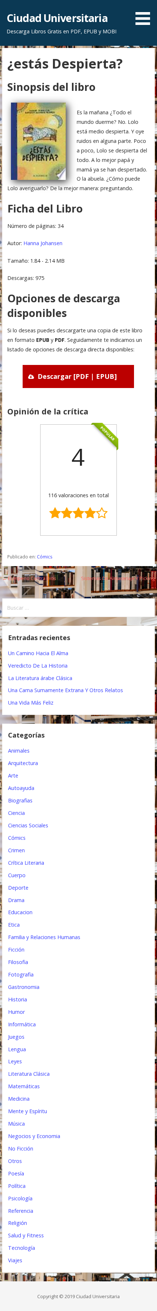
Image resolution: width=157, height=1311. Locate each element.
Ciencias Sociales (28, 825)
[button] (145, 13)
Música (16, 1123)
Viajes (15, 1260)
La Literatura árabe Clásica (40, 678)
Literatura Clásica (29, 1073)
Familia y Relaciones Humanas (44, 937)
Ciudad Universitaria (57, 18)
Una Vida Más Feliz (30, 702)
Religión (17, 1222)
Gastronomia (23, 986)
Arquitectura (23, 763)
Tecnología (21, 1247)
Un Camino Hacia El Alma (38, 653)
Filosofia (18, 962)
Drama (16, 900)
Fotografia (21, 974)
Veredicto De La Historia (38, 665)
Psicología (20, 1198)
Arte (13, 775)
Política (17, 1185)
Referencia (20, 1210)
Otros (15, 1160)
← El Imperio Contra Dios (29, 578)
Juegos (16, 1036)
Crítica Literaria (26, 862)
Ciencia (16, 812)
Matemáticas (24, 1086)
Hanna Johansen (42, 243)
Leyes (15, 1061)
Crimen (16, 850)
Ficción (16, 949)
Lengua (17, 1049)
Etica (14, 924)
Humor (16, 1011)
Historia (17, 999)
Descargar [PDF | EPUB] (77, 376)
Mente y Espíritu (27, 1111)
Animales (19, 750)
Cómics (44, 557)
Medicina (19, 1098)
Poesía (16, 1173)
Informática (22, 1024)
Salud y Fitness (26, 1235)
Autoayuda (21, 787)
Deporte (18, 887)
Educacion (20, 912)
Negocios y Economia (34, 1136)
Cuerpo (17, 875)
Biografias (20, 800)
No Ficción (20, 1148)
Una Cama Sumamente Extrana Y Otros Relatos (65, 690)
